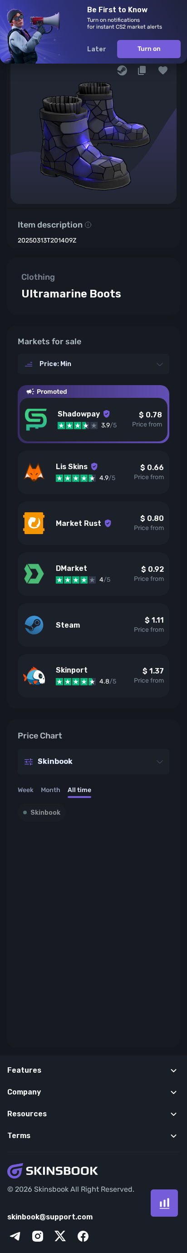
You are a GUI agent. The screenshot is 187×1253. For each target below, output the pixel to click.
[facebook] (83, 1236)
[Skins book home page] (93, 1171)
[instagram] (37, 1236)
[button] (163, 70)
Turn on (149, 49)
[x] (60, 1236)
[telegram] (15, 1236)
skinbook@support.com (50, 1217)
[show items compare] (164, 1203)
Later (96, 49)
